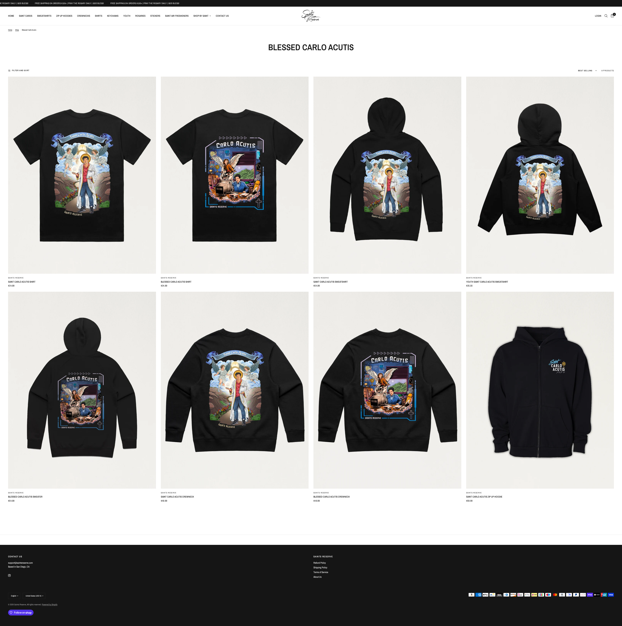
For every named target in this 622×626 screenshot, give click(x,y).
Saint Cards (25, 15)
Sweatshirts (44, 15)
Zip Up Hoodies (64, 15)
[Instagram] (11, 575)
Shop (17, 30)
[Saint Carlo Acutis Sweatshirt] (387, 175)
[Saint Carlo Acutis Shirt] (82, 175)
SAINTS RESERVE (323, 556)
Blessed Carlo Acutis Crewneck (331, 496)
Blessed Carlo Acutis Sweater (25, 496)
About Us (317, 577)
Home (11, 15)
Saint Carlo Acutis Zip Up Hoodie (484, 496)
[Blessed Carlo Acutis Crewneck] (387, 390)
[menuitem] (12, 15)
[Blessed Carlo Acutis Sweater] (82, 390)
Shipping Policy (320, 567)
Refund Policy (319, 562)
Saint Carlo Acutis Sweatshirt (330, 281)
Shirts (98, 15)
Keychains (112, 15)
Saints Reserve (16, 278)
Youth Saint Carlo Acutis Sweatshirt (487, 281)
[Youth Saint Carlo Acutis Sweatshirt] (540, 175)
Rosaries (140, 15)
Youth (126, 15)
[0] (611, 16)
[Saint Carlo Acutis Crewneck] (235, 390)
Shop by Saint (200, 15)
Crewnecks (83, 15)
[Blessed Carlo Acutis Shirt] (235, 175)
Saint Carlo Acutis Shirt (21, 281)
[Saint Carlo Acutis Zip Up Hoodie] (540, 390)
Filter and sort (20, 70)
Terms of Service (320, 572)
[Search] (606, 16)
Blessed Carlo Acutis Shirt (176, 281)
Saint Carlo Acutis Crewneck (177, 496)
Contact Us (222, 15)
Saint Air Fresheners (177, 15)
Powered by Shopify (49, 604)
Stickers (155, 15)
